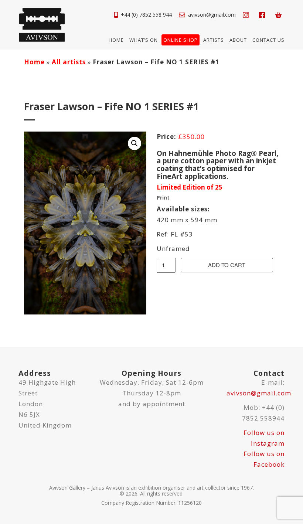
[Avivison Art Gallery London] (41, 24)
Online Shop (180, 40)
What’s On (143, 40)
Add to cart (226, 265)
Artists (213, 40)
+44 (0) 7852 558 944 (146, 14)
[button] (134, 143)
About (238, 40)
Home (116, 40)
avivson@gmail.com (212, 14)
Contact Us (268, 40)
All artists (69, 62)
